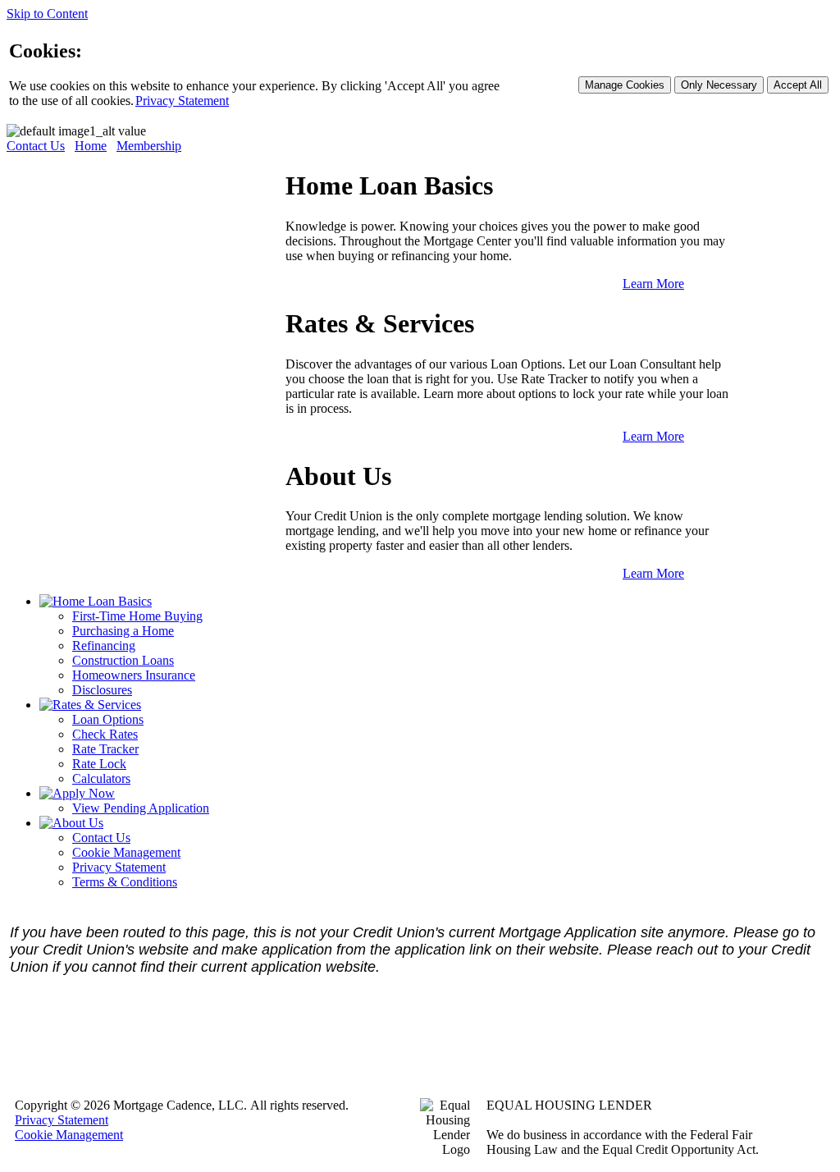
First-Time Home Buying (137, 616)
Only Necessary (719, 85)
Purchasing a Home (123, 631)
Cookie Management (126, 852)
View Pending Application (140, 808)
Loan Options (108, 719)
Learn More (653, 284)
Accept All (798, 85)
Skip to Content (47, 14)
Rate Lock (99, 764)
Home (91, 146)
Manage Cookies (624, 85)
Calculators (101, 778)
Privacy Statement (182, 101)
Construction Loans (123, 660)
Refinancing (103, 645)
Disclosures (102, 690)
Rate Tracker (105, 749)
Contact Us (36, 146)
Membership (148, 146)
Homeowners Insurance (133, 675)
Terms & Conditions (124, 882)
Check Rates (105, 734)
